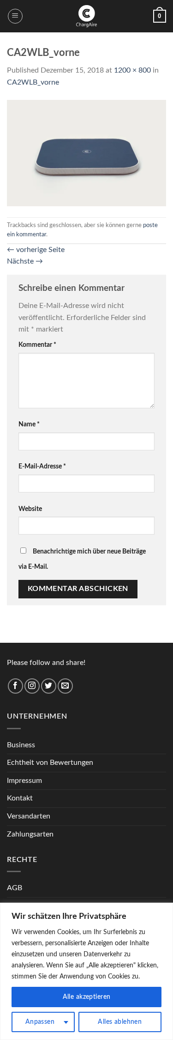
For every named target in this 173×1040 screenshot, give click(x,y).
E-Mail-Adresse (42, 466)
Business (21, 745)
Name (29, 424)
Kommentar (37, 344)
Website (30, 508)
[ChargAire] (86, 16)
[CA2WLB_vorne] (86, 152)
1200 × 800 (132, 70)
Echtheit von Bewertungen (50, 762)
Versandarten (28, 816)
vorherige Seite (36, 249)
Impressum (24, 780)
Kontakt (20, 798)
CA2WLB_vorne (33, 82)
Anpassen (39, 1022)
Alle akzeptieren (87, 997)
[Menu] (15, 16)
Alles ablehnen (120, 1022)
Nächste (25, 261)
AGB (14, 888)
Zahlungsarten (30, 834)
